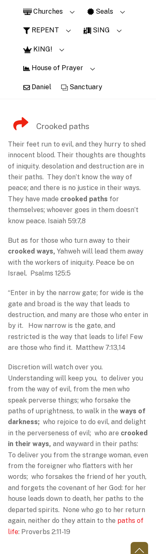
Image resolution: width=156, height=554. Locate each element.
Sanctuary (85, 87)
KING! (42, 49)
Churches (47, 11)
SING (100, 30)
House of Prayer (56, 68)
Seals (103, 11)
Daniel (40, 87)
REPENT (44, 30)
